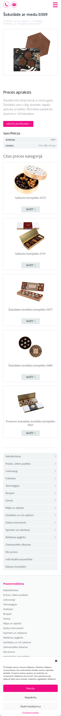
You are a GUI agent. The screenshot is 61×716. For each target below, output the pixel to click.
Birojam (10, 493)
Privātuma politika (30, 713)
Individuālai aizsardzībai (19, 559)
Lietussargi (12, 471)
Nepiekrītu (30, 697)
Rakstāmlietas (13, 456)
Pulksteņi (11, 478)
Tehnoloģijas (12, 485)
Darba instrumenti (16, 522)
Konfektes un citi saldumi (20, 515)
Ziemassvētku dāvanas (18, 544)
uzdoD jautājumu (17, 123)
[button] (56, 661)
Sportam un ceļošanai (18, 529)
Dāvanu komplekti (16, 566)
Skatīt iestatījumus (30, 706)
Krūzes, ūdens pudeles (18, 463)
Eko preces (12, 552)
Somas (9, 500)
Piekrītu (30, 688)
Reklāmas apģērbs (16, 537)
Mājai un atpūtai (15, 507)
